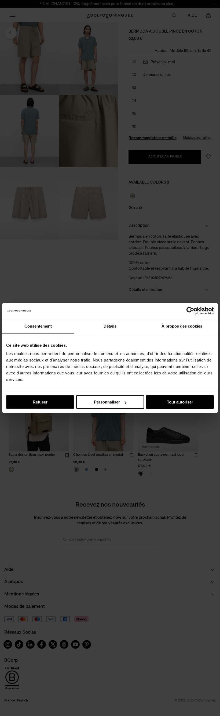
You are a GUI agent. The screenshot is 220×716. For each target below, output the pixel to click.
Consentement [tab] (38, 326)
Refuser (40, 402)
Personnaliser (107, 402)
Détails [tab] (110, 326)
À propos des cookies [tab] (182, 326)
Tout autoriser (180, 402)
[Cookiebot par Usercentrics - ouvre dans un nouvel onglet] (190, 311)
